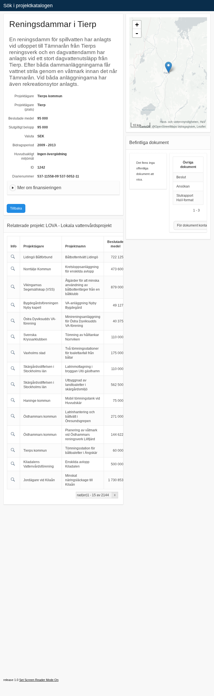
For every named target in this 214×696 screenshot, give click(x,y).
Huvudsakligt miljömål (24, 156)
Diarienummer (23, 176)
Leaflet (201, 126)
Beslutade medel (21, 118)
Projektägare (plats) (24, 107)
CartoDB (145, 126)
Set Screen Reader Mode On (39, 680)
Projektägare (24, 96)
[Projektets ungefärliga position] (168, 67)
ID (32, 167)
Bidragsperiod (23, 145)
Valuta (29, 136)
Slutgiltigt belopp (21, 127)
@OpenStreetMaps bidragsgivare (173, 126)
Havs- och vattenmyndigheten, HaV (183, 122)
